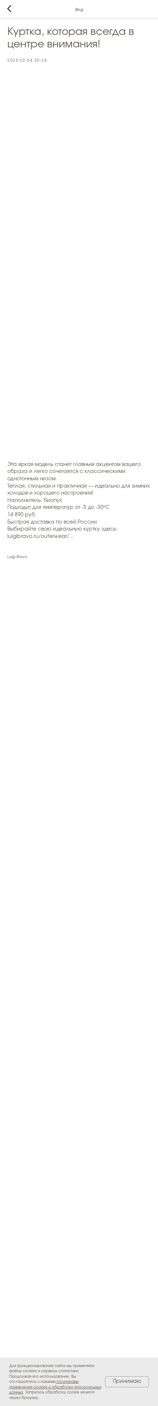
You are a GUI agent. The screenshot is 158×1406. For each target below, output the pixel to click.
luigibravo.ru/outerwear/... (40, 536)
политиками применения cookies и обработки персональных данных (55, 1387)
